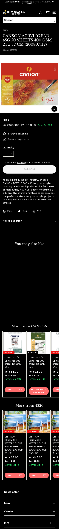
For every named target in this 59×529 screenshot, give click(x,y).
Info (28, 523)
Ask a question (12, 220)
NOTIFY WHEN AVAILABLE (14, 312)
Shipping (21, 162)
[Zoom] (54, 109)
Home (5, 30)
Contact (29, 511)
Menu (29, 503)
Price (6, 119)
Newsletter (29, 492)
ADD (10, 389)
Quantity (8, 147)
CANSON (39, 326)
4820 (39, 406)
